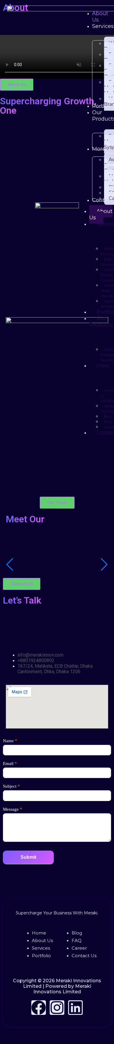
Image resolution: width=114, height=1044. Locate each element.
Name (10, 740)
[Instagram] (57, 1007)
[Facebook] (38, 1007)
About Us (101, 214)
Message (12, 809)
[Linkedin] (75, 1007)
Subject (11, 786)
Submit (28, 857)
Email (10, 763)
